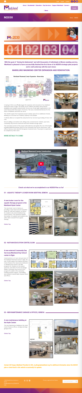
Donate (74, 8)
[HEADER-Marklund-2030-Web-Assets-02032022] (41, 34)
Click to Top (7, 224)
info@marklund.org (8, 383)
